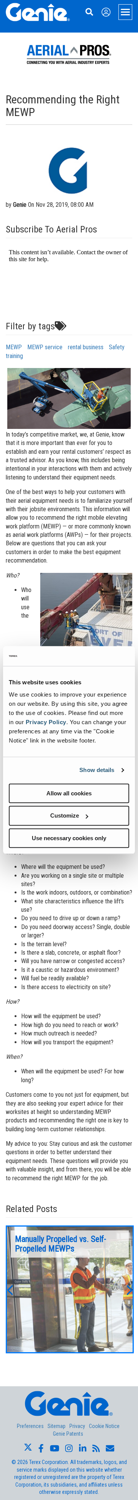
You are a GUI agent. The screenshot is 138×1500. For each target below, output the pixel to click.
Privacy (77, 1426)
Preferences (30, 1426)
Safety (117, 347)
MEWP (14, 347)
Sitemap (57, 1426)
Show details (96, 770)
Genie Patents (68, 1434)
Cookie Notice (104, 1426)
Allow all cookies (69, 793)
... (70, 1289)
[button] (9, 1289)
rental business (86, 347)
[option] (70, 1289)
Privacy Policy (46, 722)
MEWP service (44, 347)
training (14, 356)
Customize (64, 815)
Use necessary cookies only (69, 838)
